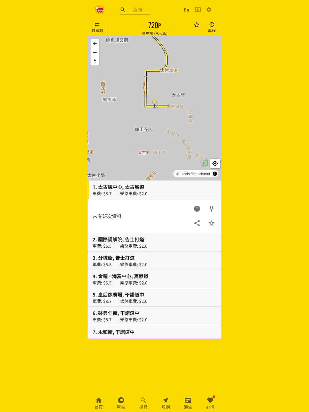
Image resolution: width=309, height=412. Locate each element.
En (186, 10)
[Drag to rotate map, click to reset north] (95, 61)
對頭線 (97, 30)
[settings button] (208, 9)
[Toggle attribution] (214, 173)
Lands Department (195, 173)
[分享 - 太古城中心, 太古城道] (197, 223)
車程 (212, 30)
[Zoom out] (95, 52)
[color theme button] (198, 9)
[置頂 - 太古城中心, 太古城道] (211, 208)
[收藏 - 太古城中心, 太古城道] (211, 223)
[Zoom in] (95, 43)
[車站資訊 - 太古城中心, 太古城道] (197, 208)
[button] (154, 103)
